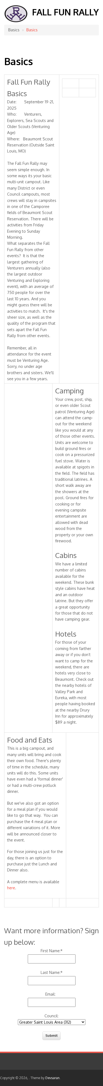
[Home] (16, 21)
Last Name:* (52, 972)
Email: (51, 994)
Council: (51, 1015)
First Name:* (52, 950)
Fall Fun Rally (65, 12)
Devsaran (52, 1078)
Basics (32, 29)
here (11, 887)
